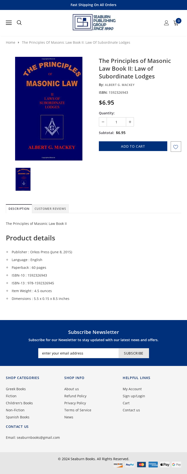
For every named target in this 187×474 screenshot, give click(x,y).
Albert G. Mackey (120, 85)
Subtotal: (106, 132)
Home (10, 42)
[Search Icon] (19, 22)
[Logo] (94, 21)
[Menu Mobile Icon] (9, 23)
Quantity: (107, 113)
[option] (49, 109)
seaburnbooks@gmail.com (38, 437)
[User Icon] (166, 22)
